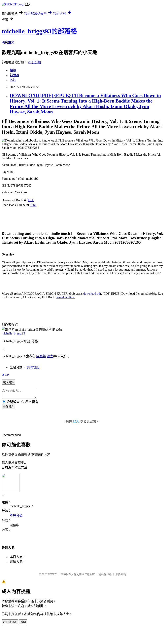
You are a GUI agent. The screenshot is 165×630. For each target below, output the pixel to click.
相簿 (13, 70)
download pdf (92, 293)
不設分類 (34, 62)
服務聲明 (121, 574)
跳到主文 (8, 42)
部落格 (14, 75)
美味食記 (33, 367)
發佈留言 (8, 406)
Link (31, 200)
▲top (5, 374)
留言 (50, 356)
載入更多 (8, 382)
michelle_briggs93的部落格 (39, 31)
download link (65, 297)
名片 (13, 80)
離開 (23, 622)
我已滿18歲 (9, 622)
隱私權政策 (105, 574)
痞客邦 (41, 356)
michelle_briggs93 (13, 333)
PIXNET (52, 574)
